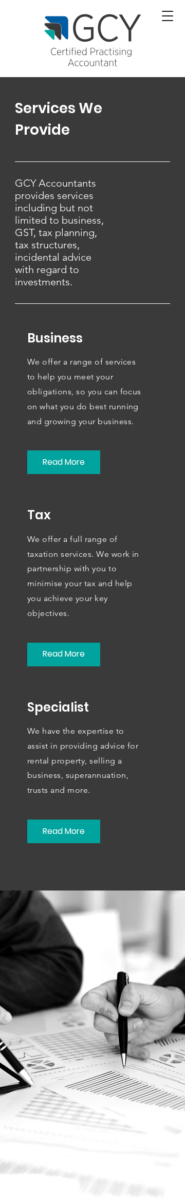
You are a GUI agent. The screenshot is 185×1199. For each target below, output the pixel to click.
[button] (167, 16)
